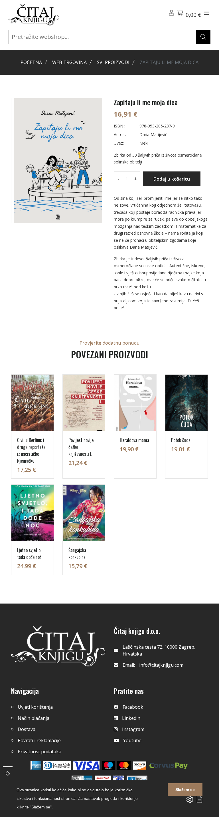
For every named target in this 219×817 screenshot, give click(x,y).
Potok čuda (180, 440)
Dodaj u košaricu (171, 179)
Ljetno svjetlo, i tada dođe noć (30, 553)
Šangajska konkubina (77, 553)
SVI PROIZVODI (113, 62)
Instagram (133, 729)
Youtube (132, 740)
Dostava (26, 729)
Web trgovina (69, 62)
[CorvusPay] (168, 765)
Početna (31, 62)
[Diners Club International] (57, 765)
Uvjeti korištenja (35, 707)
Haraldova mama (134, 440)
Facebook (133, 707)
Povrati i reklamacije (39, 740)
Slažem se (185, 789)
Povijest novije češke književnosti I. (81, 447)
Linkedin (131, 718)
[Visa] (86, 765)
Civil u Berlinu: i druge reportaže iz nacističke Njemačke (31, 450)
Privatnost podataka (39, 751)
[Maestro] (124, 765)
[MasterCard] (108, 765)
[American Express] (36, 765)
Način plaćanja (33, 718)
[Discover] (139, 765)
